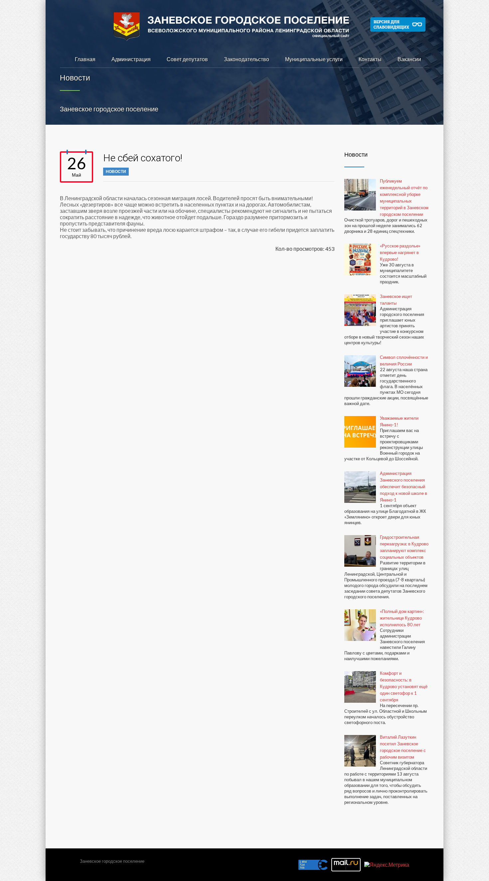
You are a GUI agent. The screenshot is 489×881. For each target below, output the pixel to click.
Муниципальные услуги (314, 59)
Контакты (370, 59)
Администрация (131, 59)
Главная (85, 59)
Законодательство (246, 59)
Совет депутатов (187, 59)
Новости (116, 171)
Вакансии (409, 59)
